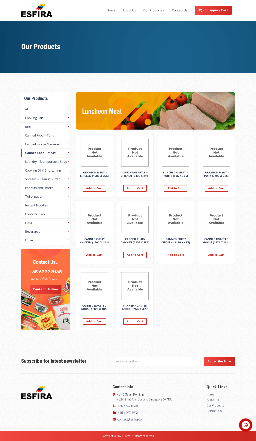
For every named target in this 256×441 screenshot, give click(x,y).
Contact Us (179, 10)
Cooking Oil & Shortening (43, 170)
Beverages (32, 232)
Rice (28, 127)
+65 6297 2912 (127, 413)
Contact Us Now (46, 289)
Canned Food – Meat (40, 153)
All (26, 109)
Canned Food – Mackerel (42, 144)
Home (111, 10)
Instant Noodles (36, 205)
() (215, 10)
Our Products (152, 10)
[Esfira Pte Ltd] (40, 10)
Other (29, 240)
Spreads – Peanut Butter (42, 179)
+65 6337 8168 (45, 271)
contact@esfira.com (45, 279)
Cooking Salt (34, 118)
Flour (28, 223)
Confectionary (35, 214)
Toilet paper (34, 196)
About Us (129, 10)
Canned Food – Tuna (39, 135)
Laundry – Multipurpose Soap (46, 162)
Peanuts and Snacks (39, 188)
